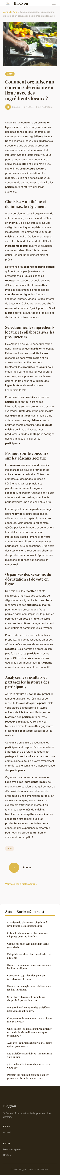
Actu (15, 12)
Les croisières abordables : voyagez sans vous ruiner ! (29, 1055)
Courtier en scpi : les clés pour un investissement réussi (26, 977)
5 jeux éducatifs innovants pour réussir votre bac (28, 1065)
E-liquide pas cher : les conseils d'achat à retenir (29, 956)
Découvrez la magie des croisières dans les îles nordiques (29, 966)
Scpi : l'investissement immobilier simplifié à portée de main (26, 998)
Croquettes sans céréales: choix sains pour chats (28, 945)
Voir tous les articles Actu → (21, 883)
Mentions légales (12, 1149)
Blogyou (21, 3)
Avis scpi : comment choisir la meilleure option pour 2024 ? (29, 1044)
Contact (7, 1155)
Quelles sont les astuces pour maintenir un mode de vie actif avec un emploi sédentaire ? (29, 1032)
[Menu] (53, 3)
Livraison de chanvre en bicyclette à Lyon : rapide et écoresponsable (27, 924)
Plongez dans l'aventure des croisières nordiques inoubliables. (28, 1009)
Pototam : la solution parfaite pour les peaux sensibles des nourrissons (28, 1076)
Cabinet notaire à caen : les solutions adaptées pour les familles (27, 934)
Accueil (7, 12)
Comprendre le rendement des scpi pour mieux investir (30, 1020)
